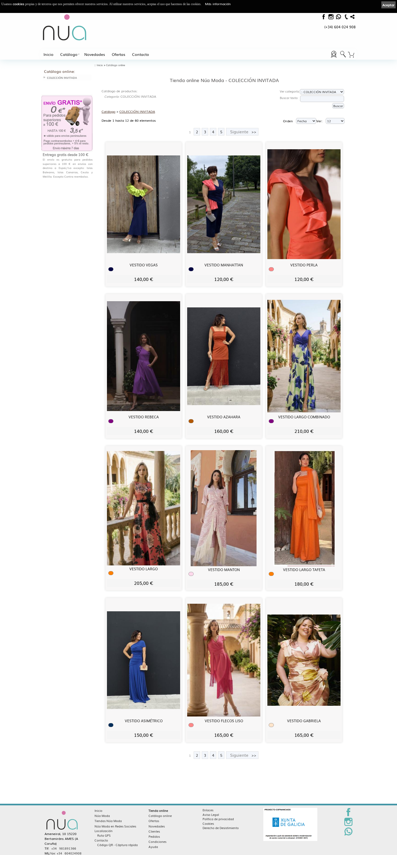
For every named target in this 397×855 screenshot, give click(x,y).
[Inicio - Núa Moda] (64, 27)
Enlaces (208, 810)
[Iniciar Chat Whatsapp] (348, 834)
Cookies (208, 823)
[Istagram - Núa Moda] (330, 18)
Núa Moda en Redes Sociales (115, 826)
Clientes (154, 831)
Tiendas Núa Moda (108, 821)
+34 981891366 (63, 848)
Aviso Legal (211, 814)
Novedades (94, 54)
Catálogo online (115, 65)
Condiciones (157, 841)
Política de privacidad (218, 819)
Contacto (140, 54)
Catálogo (69, 54)
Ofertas (118, 54)
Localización (104, 831)
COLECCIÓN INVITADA (62, 78)
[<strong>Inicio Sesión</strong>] (343, 57)
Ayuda (153, 846)
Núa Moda (102, 815)
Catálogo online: (59, 71)
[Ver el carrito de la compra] (351, 54)
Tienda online (158, 810)
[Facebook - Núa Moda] (323, 18)
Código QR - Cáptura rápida (117, 845)
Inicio (48, 54)
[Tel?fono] (345, 19)
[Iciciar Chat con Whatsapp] (338, 18)
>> (243, 131)
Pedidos (154, 836)
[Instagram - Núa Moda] (348, 825)
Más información (218, 3)
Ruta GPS (104, 835)
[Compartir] (352, 18)
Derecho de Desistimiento (221, 828)
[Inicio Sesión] (334, 57)
